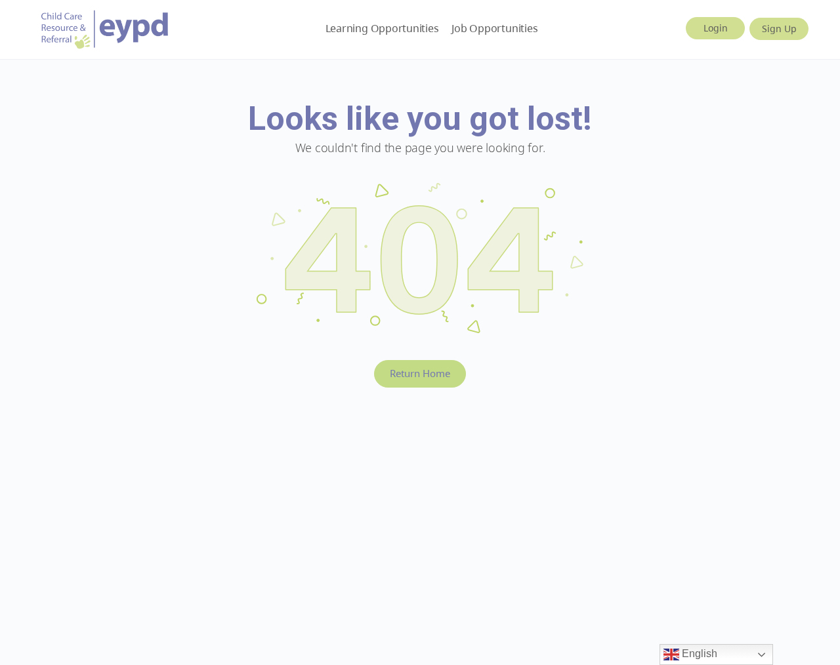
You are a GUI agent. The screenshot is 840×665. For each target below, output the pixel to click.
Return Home (420, 373)
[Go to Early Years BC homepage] (105, 27)
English (698, 653)
